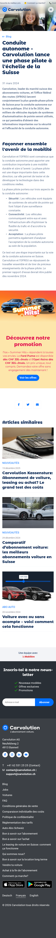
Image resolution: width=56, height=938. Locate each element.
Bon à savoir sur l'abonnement (20, 833)
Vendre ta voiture (12, 865)
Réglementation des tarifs (17, 822)
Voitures (7, 795)
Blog (5, 784)
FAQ (4, 800)
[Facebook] (19, 404)
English (34, 895)
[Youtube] (26, 754)
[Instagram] (12, 754)
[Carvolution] (16, 9)
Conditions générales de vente (20, 806)
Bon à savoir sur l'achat (15, 839)
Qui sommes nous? (13, 854)
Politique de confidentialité (18, 817)
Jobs (5, 789)
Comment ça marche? (15, 876)
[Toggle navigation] (51, 9)
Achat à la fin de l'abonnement (19, 870)
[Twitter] (28, 404)
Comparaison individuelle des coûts (23, 811)
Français (21, 895)
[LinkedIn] (19, 754)
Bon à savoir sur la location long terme (24, 859)
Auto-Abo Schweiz (13, 828)
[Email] (37, 404)
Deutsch (7, 895)
